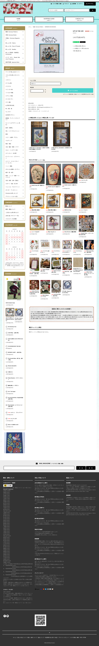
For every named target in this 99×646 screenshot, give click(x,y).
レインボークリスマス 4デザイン (66, 251)
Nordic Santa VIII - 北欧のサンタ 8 (37, 186)
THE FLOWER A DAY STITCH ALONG (15, 339)
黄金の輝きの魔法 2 (36, 210)
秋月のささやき (68, 210)
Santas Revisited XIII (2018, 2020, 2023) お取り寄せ (34, 292)
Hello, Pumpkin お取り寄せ (45, 270)
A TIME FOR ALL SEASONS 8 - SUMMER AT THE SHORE (61, 148)
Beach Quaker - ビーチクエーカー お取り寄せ (15, 406)
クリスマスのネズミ (34, 251)
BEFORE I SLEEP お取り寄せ (14, 352)
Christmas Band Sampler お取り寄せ (34, 273)
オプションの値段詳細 (68, 94)
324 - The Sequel (12, 391)
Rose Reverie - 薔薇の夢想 (71, 231)
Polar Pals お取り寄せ (67, 272)
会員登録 (74, 3)
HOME (18, 19)
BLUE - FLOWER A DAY (13, 424)
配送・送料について (32, 637)
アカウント (66, 3)
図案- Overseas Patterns (38, 26)
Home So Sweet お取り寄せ (56, 271)
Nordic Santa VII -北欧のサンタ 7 (53, 187)
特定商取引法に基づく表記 (88, 94)
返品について (77, 94)
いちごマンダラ (84, 180)
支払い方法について (21, 637)
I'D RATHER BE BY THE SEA (15, 346)
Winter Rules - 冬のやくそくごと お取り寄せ (89, 273)
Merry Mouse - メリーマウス (44, 296)
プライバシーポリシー (63, 637)
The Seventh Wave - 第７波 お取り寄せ (15, 359)
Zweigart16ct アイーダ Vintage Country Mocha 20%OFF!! (78, 270)
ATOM (84, 637)
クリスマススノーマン (55, 251)
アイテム (91, 3)
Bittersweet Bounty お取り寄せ (89, 251)
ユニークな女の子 (35, 231)
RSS (81, 637)
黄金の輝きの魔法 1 (52, 210)
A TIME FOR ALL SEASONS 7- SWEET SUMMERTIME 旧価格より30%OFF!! (39, 148)
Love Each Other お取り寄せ (56, 295)
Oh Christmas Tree (12, 326)
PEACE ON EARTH (12, 365)
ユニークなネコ (84, 210)
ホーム (30, 26)
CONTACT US (79, 19)
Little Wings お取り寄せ (13, 332)
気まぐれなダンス (52, 231)
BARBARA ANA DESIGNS (50, 26)
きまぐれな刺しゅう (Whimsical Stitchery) (10, 319)
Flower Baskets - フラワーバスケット (15, 378)
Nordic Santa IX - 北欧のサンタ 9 (69, 185)
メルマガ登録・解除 (56, 3)
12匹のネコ (10, 372)
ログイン (81, 3)
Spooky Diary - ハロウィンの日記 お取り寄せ (86, 234)
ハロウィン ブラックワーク (16, 412)
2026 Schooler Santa (10, 302)
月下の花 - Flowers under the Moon (67, 292)
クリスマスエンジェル (77, 251)
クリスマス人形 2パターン (45, 251)
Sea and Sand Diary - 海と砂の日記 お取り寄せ (15, 398)
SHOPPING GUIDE (49, 19)
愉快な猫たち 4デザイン (13, 385)
